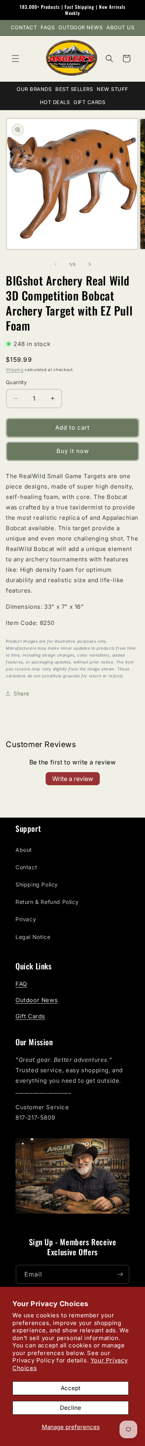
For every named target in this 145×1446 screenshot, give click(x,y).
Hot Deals (55, 102)
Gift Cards (89, 102)
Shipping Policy (36, 884)
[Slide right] (89, 264)
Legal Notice (32, 937)
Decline (70, 1407)
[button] (15, 58)
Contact (24, 27)
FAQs (48, 27)
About (23, 849)
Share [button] (21, 693)
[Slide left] (55, 264)
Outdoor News (80, 27)
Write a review (72, 779)
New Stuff (112, 89)
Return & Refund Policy (46, 902)
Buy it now (72, 451)
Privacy (25, 919)
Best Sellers (74, 89)
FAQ (21, 984)
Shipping (15, 369)
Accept (70, 1388)
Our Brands (34, 89)
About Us (120, 27)
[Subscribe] (119, 1274)
